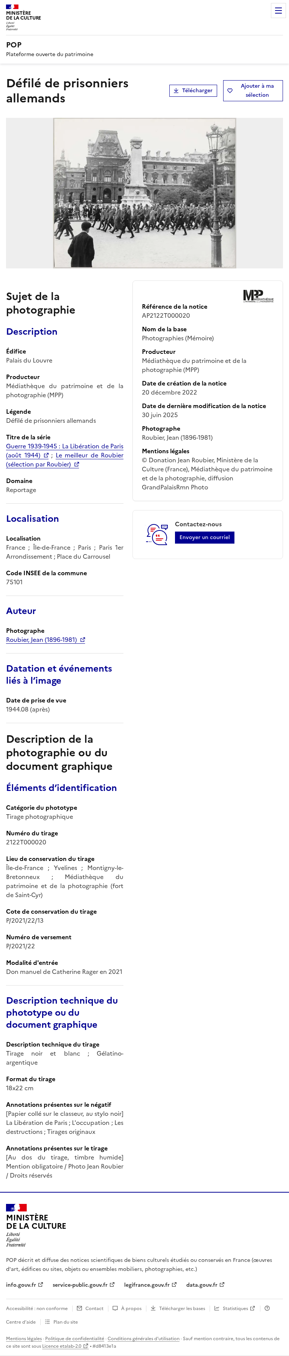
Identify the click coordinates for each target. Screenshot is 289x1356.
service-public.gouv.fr (80, 1285)
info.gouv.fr (21, 1285)
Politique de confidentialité (74, 1338)
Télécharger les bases (182, 1308)
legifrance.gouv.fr (147, 1285)
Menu (278, 10)
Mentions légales (24, 1338)
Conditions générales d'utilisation (143, 1338)
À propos (131, 1308)
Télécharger (197, 90)
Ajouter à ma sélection (257, 90)
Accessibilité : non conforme (37, 1308)
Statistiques (235, 1308)
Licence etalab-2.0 (61, 1346)
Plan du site (65, 1322)
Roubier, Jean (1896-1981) (41, 639)
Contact (94, 1308)
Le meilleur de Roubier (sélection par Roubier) (64, 460)
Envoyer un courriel (204, 537)
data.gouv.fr (202, 1285)
